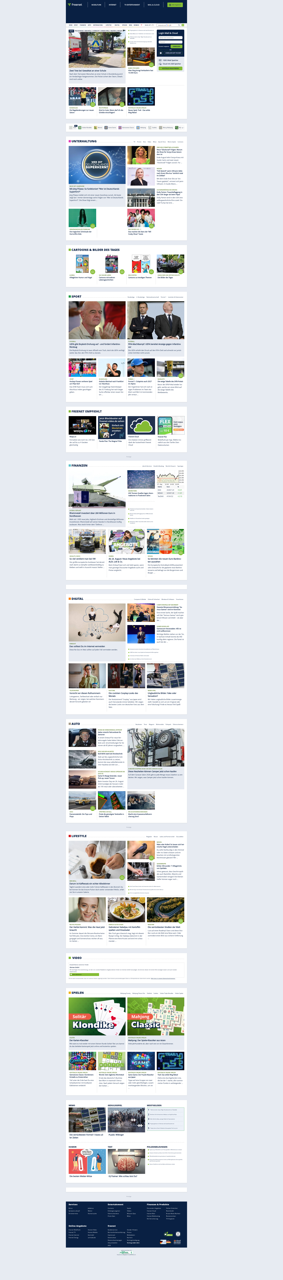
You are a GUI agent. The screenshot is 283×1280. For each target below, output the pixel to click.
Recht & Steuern (171, 466)
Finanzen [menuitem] (83, 25)
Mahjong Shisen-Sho (138, 993)
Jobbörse (91, 1208)
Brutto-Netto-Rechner (173, 1213)
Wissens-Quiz (131, 1213)
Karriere (129, 1237)
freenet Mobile (93, 1232)
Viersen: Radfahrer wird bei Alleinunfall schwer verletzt (162, 1164)
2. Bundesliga (140, 297)
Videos (129, 1211)
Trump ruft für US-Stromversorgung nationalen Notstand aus (141, 42)
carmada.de (92, 1237)
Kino (144, 141)
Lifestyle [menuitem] (109, 25)
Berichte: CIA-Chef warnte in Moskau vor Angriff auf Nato (163, 1114)
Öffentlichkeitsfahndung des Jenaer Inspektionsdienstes (162, 1156)
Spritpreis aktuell (74, 1211)
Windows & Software (168, 599)
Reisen (156, 836)
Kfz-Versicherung (152, 1219)
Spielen (78, 993)
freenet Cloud (151, 1211)
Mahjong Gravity (125, 993)
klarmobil (91, 1235)
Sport (76, 296)
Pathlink (149, 993)
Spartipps (180, 466)
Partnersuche (92, 1213)
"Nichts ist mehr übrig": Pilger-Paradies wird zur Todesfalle (141, 37)
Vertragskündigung (133, 1240)
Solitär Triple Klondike (166, 993)
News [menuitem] (70, 25)
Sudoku (156, 993)
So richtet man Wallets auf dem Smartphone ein (141, 659)
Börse (71, 1208)
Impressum (111, 1235)
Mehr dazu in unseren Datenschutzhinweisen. (163, 978)
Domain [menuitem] (136, 25)
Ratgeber (149, 836)
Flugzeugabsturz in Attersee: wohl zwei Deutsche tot (142, 30)
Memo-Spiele (172, 141)
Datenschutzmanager (115, 1240)
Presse (129, 1232)
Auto (76, 724)
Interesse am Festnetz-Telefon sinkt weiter (139, 655)
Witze (154, 141)
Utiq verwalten (112, 1243)
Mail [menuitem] (130, 25)
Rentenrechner (171, 1216)
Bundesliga (131, 297)
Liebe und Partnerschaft (167, 836)
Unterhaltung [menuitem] (98, 25)
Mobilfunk (96, 5)
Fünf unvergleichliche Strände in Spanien (139, 893)
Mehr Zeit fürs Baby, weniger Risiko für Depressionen (162, 1119)
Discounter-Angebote (154, 1208)
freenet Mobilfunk (74, 1230)
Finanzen (80, 465)
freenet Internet (74, 1235)
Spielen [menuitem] (124, 25)
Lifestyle (79, 836)
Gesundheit (179, 836)
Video (149, 141)
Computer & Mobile (140, 599)
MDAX (160, 493)
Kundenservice (112, 1230)
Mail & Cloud (154, 5)
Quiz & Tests (162, 141)
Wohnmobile (160, 724)
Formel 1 (163, 297)
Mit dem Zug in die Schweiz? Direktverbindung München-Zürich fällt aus (146, 889)
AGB (109, 1245)
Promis (139, 141)
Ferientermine (73, 1213)
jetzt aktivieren (77, 974)
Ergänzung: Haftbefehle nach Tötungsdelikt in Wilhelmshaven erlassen (165, 1149)
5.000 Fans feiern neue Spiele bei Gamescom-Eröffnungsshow (144, 652)
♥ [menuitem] (141, 25)
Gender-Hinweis (132, 1230)
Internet (112, 5)
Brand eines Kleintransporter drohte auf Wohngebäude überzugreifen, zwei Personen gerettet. (166, 1160)
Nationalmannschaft (152, 297)
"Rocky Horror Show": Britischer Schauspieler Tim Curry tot (163, 1128)
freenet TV (72, 1232)
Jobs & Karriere (147, 466)
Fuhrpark (168, 724)
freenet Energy (73, 1237)
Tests (145, 724)
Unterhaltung (84, 141)
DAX (159, 490)
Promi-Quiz (111, 1216)
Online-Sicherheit (172, 1208)
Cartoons (180, 141)
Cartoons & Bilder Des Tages (96, 250)
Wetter (90, 1211)
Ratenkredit (170, 1211)
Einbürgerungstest (114, 1211)
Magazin (151, 724)
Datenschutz (112, 1237)
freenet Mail (151, 1213)
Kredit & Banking (159, 466)
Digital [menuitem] (117, 25)
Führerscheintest (178, 724)
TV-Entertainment (132, 5)
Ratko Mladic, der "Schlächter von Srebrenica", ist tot (142, 33)
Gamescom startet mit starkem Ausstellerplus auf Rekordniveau (144, 649)
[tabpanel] (97, 54)
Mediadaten (131, 1235)
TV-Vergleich (170, 1219)
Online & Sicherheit (154, 599)
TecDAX (160, 496)
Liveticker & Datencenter (175, 297)
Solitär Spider (179, 993)
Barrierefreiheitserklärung (116, 1232)
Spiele (129, 1208)
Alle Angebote (176, 5)
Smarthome (179, 599)
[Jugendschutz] (126, 1252)
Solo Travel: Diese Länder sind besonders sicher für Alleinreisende (145, 886)
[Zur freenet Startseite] (75, 4)
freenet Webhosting (153, 1216)
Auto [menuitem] (89, 25)
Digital (77, 599)
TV (134, 141)
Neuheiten (139, 724)
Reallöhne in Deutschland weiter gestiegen (140, 518)
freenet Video (92, 1230)
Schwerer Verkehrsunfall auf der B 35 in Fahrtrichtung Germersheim (165, 1153)
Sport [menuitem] (76, 25)
